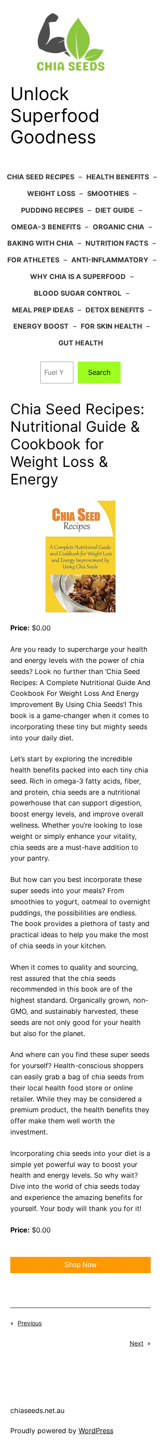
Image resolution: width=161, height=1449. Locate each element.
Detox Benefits (114, 310)
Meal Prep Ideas (42, 310)
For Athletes (33, 259)
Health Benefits (117, 176)
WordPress (96, 1430)
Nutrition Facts (116, 243)
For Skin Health (111, 326)
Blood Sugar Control (78, 293)
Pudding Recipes (52, 210)
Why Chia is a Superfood (78, 276)
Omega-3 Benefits (46, 227)
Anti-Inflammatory (110, 259)
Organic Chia (118, 227)
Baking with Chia (40, 243)
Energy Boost (41, 326)
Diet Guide (114, 210)
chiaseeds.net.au (37, 1410)
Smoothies (108, 193)
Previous (30, 1323)
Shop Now (80, 1264)
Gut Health (80, 342)
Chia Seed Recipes (40, 176)
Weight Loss (51, 193)
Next (136, 1343)
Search (99, 372)
